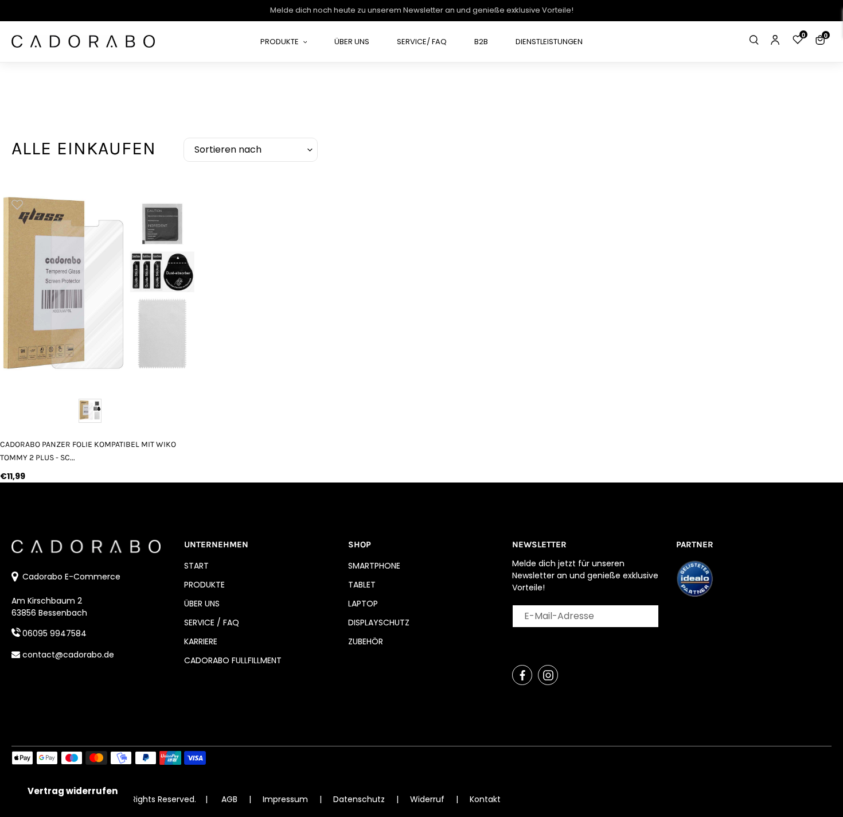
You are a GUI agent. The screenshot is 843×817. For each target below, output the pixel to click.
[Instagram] (548, 675)
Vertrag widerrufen (73, 791)
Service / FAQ (211, 622)
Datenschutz (360, 799)
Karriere (200, 641)
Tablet (362, 584)
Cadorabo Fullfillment (233, 660)
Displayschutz (378, 622)
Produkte (204, 584)
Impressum (286, 799)
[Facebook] (522, 675)
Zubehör (365, 641)
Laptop (363, 603)
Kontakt (485, 799)
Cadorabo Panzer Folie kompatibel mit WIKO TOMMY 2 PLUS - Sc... (88, 450)
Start (196, 565)
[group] (99, 285)
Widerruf (428, 799)
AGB (229, 799)
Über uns (202, 603)
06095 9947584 (54, 633)
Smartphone (374, 565)
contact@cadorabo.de (68, 654)
